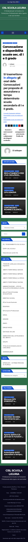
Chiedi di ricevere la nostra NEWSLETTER (14, 506)
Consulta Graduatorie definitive (12, 113)
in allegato (10, 77)
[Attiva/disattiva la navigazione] (13, 32)
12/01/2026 (8, 421)
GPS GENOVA (10, 192)
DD (14, 404)
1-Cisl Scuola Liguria (9, 171)
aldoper (12, 64)
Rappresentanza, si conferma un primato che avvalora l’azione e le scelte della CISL (14, 530)
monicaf (16, 178)
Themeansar (14, 489)
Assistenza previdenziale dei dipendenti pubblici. (14, 499)
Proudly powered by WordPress (10, 487)
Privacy (17, 526)
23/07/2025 (8, 457)
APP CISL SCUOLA (14, 496)
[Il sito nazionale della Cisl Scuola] (10, 302)
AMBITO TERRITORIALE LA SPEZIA (13, 278)
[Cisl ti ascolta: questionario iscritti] (10, 252)
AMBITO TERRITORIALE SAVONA (13, 282)
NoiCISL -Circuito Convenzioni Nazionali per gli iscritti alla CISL (14, 522)
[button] (22, 32)
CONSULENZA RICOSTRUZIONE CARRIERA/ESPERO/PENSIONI (14, 510)
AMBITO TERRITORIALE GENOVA (13, 269)
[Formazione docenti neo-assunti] (5, 319)
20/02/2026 (8, 404)
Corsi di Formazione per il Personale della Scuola (14, 514)
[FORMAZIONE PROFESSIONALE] (11, 310)
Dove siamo (7, 517)
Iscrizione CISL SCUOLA (17, 517)
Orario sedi (11, 526)
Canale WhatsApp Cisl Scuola (14, 502)
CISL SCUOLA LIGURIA (14, 7)
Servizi (14, 535)
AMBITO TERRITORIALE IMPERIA (13, 274)
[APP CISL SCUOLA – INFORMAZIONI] (9, 248)
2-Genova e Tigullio (8, 190)
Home (7, 492)
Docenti (17, 171)
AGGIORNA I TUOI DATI (16, 492)
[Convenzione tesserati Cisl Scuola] (9, 298)
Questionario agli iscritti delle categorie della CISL (14, 538)
